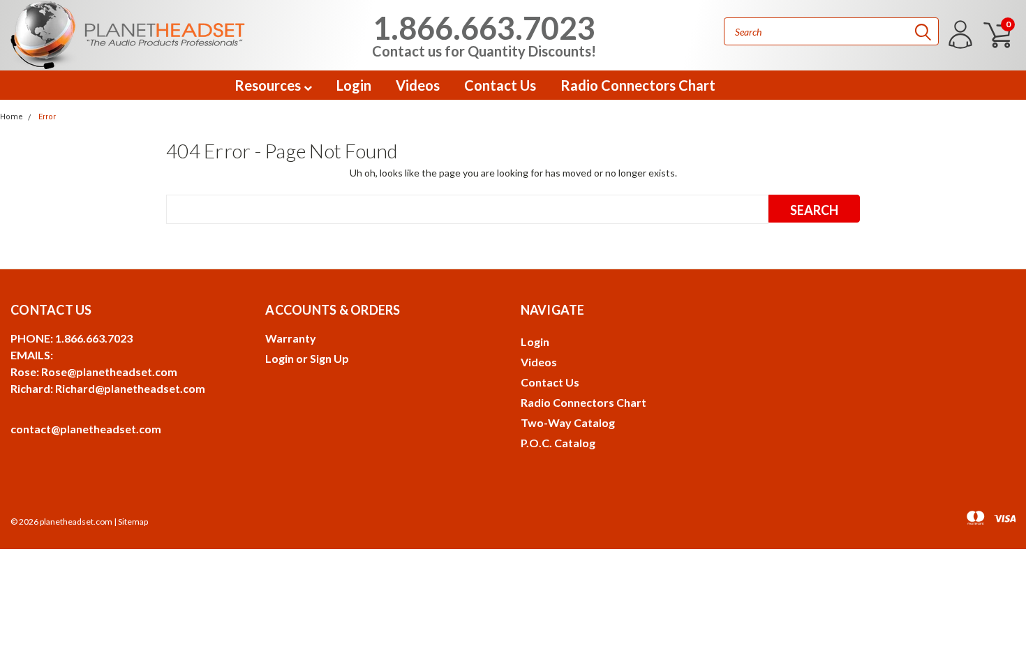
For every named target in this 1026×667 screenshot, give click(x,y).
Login (353, 85)
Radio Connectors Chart (637, 85)
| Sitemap (131, 521)
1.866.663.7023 (484, 33)
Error (47, 116)
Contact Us (500, 85)
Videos (418, 85)
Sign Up (329, 358)
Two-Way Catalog (568, 422)
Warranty (290, 338)
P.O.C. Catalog (558, 442)
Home (11, 116)
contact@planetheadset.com (85, 428)
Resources (269, 85)
